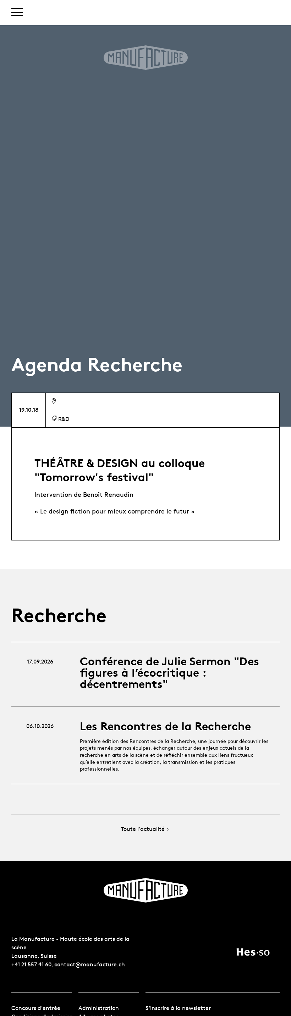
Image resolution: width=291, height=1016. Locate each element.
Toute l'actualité (143, 829)
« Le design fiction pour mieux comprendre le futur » (114, 511)
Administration (98, 1008)
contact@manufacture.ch (89, 964)
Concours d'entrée (35, 1008)
